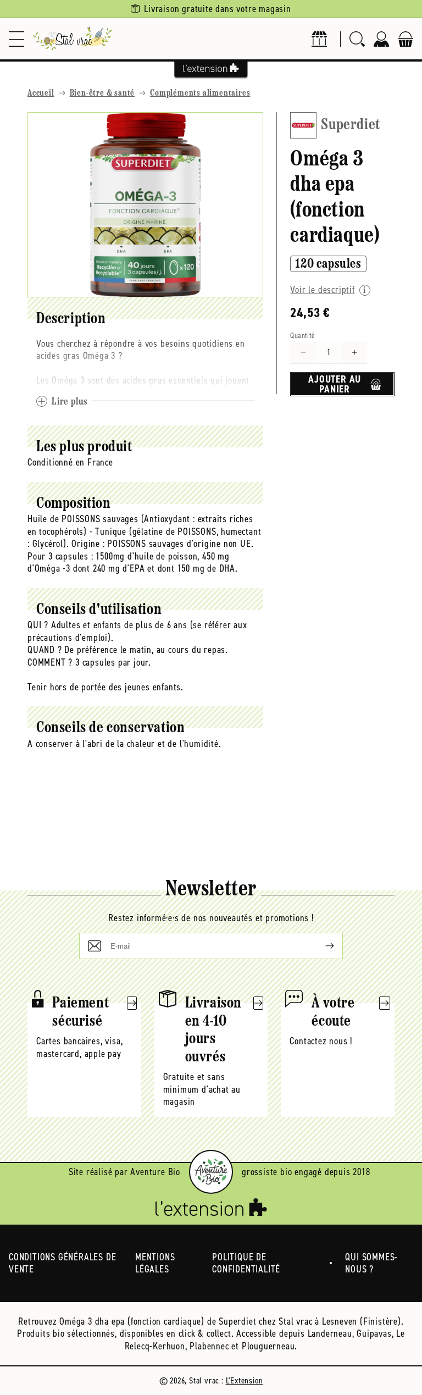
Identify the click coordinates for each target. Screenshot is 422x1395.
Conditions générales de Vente (62, 1263)
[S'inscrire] (321, 946)
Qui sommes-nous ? (371, 1263)
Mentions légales (155, 1263)
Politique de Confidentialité (246, 1263)
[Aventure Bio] (211, 1172)
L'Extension (244, 1380)
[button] (16, 38)
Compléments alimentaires (200, 93)
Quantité (302, 335)
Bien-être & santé (102, 93)
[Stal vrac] (72, 39)
